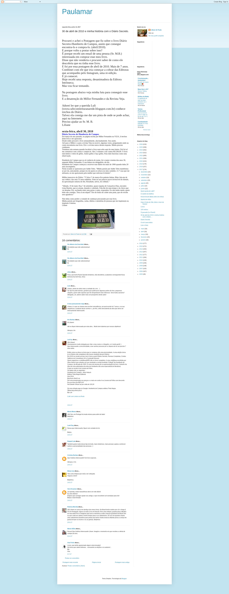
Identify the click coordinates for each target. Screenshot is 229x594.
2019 (141, 164)
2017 (141, 169)
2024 (141, 150)
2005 (141, 274)
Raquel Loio (71, 441)
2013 (141, 252)
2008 (141, 266)
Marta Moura (71, 411)
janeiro (143, 240)
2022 (141, 155)
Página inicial (96, 562)
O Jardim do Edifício (147, 194)
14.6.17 (69, 449)
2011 (141, 257)
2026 (141, 144)
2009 (141, 263)
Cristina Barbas (72, 455)
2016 (141, 243)
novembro (144, 175)
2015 (141, 246)
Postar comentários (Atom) (76, 566)
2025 (141, 147)
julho (143, 186)
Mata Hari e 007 (143, 89)
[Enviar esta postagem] (90, 234)
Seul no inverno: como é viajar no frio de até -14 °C (143, 114)
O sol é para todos (147, 222)
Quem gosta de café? (148, 191)
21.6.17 (69, 536)
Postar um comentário (72, 558)
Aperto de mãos (146, 199)
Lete (68, 286)
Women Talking (142, 91)
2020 (141, 161)
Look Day (70, 425)
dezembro (144, 172)
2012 (141, 254)
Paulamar (77, 12)
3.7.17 (69, 554)
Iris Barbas (71, 320)
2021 (141, 158)
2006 (141, 271)
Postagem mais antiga (122, 562)
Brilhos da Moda (143, 96)
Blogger (124, 578)
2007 (141, 268)
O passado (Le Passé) (148, 212)
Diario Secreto (145, 219)
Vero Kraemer (72, 489)
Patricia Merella (72, 507)
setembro (144, 180)
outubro (143, 177)
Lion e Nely (144, 225)
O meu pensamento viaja (75, 304)
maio (143, 229)
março (143, 234)
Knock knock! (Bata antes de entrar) (152, 197)
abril (142, 231)
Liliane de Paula (156, 30)
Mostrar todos (146, 129)
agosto (143, 183)
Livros (143, 207)
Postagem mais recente (70, 562)
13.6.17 (69, 405)
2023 (141, 153)
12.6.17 (69, 252)
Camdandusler (143, 122)
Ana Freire (71, 543)
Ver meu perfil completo (156, 36)
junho (143, 188)
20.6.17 (69, 522)
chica (69, 272)
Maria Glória (71, 529)
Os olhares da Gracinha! (75, 244)
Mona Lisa (70, 471)
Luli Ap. (69, 339)
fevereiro (144, 237)
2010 (141, 260)
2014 (141, 249)
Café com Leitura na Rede (75, 396)
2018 (141, 166)
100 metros (144, 209)
